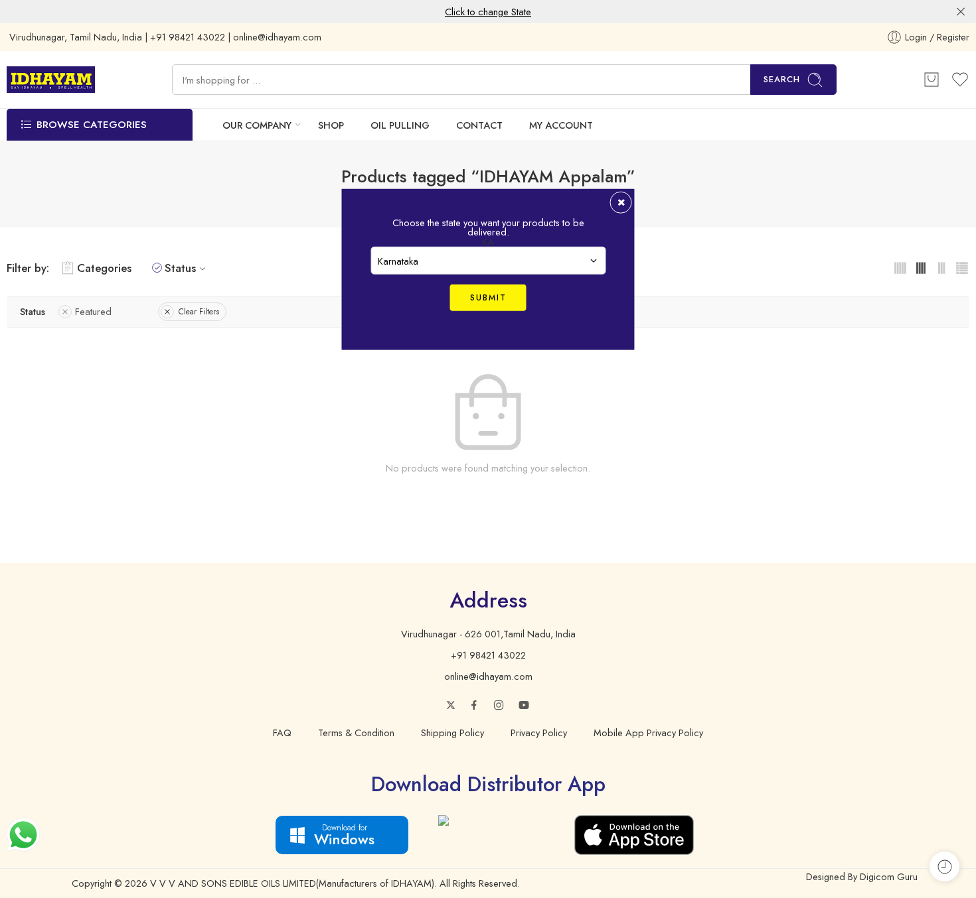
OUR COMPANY (256, 125)
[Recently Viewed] (944, 866)
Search (782, 79)
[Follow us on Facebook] (474, 705)
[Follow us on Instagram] (499, 705)
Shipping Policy (452, 732)
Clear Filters (199, 312)
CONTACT (479, 125)
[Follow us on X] (450, 705)
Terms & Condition (356, 732)
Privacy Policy (539, 732)
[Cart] (931, 79)
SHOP (331, 125)
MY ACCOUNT (561, 125)
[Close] (961, 12)
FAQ (282, 732)
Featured (93, 311)
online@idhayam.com (488, 676)
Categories (104, 268)
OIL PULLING (400, 125)
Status (180, 268)
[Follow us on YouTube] (524, 705)
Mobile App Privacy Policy (648, 732)
